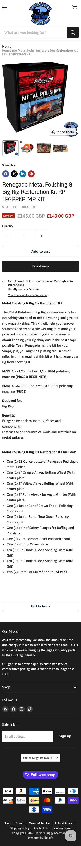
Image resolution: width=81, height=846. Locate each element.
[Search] (73, 32)
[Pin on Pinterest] (31, 173)
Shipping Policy (19, 828)
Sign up (65, 736)
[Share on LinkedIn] (22, 173)
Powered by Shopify (40, 837)
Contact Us (41, 828)
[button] (10, 148)
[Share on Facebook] (5, 173)
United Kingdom (38, 758)
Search (19, 823)
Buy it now (40, 266)
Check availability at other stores (27, 295)
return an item (62, 828)
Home (6, 46)
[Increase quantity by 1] (41, 236)
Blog (7, 823)
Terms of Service (39, 823)
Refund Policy (63, 823)
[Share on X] (14, 173)
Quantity (7, 226)
